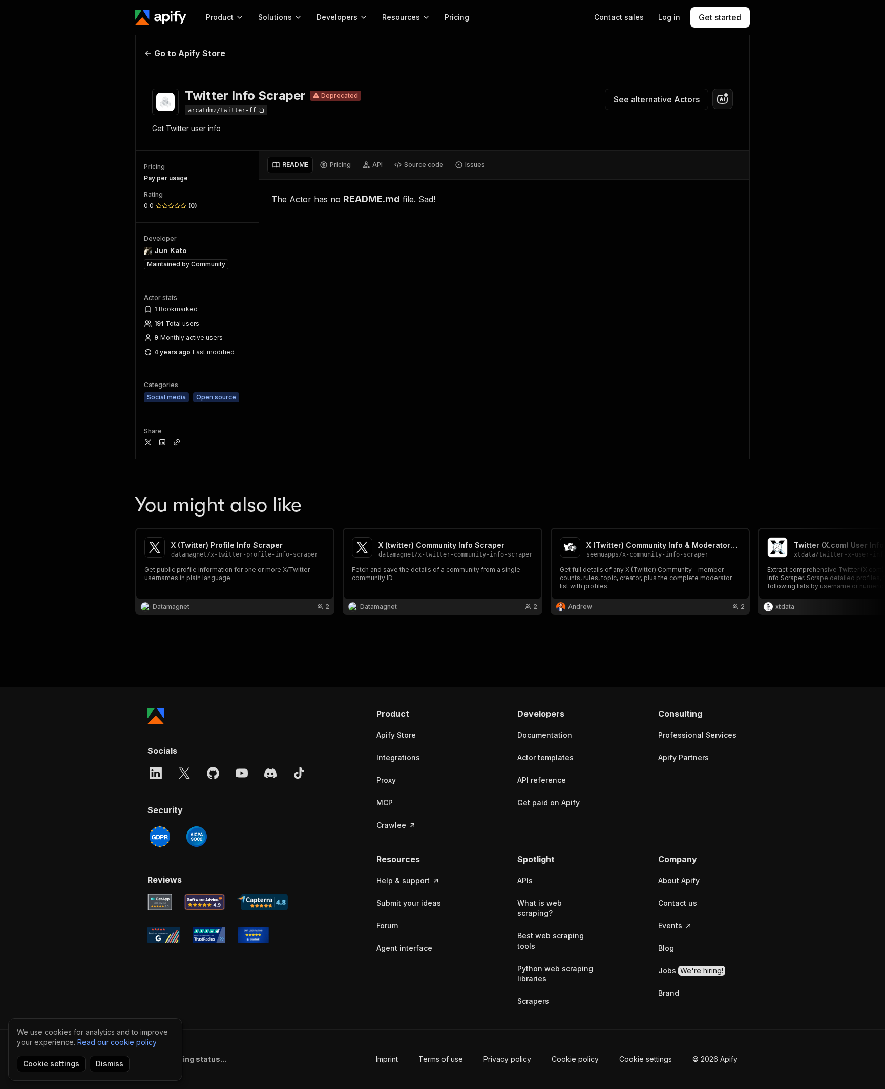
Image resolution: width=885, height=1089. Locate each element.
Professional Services (697, 735)
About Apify (679, 880)
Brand (668, 993)
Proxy (386, 780)
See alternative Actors (657, 99)
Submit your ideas (408, 903)
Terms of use (440, 1059)
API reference (541, 780)
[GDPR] (160, 836)
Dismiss (109, 1063)
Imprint (387, 1059)
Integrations (398, 757)
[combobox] (722, 99)
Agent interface (404, 948)
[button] (416, 714)
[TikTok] (299, 773)
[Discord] (270, 773)
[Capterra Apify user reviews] (262, 902)
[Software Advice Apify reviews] (204, 902)
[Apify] (160, 17)
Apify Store (396, 735)
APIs (525, 880)
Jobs (690, 970)
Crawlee (391, 825)
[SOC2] (196, 836)
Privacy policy (507, 1059)
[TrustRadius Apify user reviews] (209, 935)
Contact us (677, 903)
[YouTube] (242, 773)
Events (670, 925)
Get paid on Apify (548, 802)
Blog (666, 948)
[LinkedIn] (156, 773)
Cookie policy (575, 1059)
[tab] (290, 165)
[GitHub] (213, 773)
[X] (184, 773)
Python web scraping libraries (555, 973)
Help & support (403, 880)
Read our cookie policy (117, 1042)
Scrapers (533, 1001)
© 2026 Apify (715, 1059)
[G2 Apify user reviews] (164, 935)
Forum (387, 925)
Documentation (544, 735)
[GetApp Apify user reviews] (160, 902)
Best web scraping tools (550, 940)
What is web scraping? (539, 908)
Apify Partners (683, 757)
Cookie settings (645, 1059)
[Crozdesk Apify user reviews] (253, 935)
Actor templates (545, 757)
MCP (384, 802)
